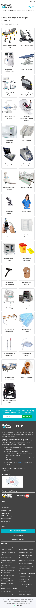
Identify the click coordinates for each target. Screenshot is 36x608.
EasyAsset (20, 462)
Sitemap (3, 527)
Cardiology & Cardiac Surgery (8, 560)
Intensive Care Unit (6, 591)
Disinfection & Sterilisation (8, 575)
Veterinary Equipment (24, 592)
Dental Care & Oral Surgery (8, 568)
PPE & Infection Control (25, 576)
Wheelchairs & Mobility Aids (26, 594)
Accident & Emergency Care (8, 547)
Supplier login (18, 535)
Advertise (32, 1)
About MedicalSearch (6, 510)
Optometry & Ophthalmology (26, 560)
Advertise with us (5, 521)
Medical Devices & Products (26, 549)
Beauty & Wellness (6, 557)
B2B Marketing (5, 513)
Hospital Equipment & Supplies (9, 588)
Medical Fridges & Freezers (26, 552)
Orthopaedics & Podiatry (25, 563)
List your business (18, 531)
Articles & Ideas (5, 507)
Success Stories (5, 524)
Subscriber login (18, 540)
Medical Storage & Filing (25, 555)
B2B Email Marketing (6, 516)
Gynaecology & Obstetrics (7, 581)
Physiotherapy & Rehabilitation (27, 574)
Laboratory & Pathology (7, 594)
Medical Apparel (23, 547)
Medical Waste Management (26, 558)
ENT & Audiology (5, 578)
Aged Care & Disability (7, 549)
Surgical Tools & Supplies (25, 584)
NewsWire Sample (6, 518)
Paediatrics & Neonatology (26, 566)
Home (2, 505)
